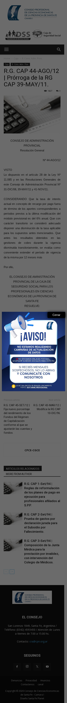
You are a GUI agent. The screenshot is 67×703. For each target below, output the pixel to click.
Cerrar (56, 314)
